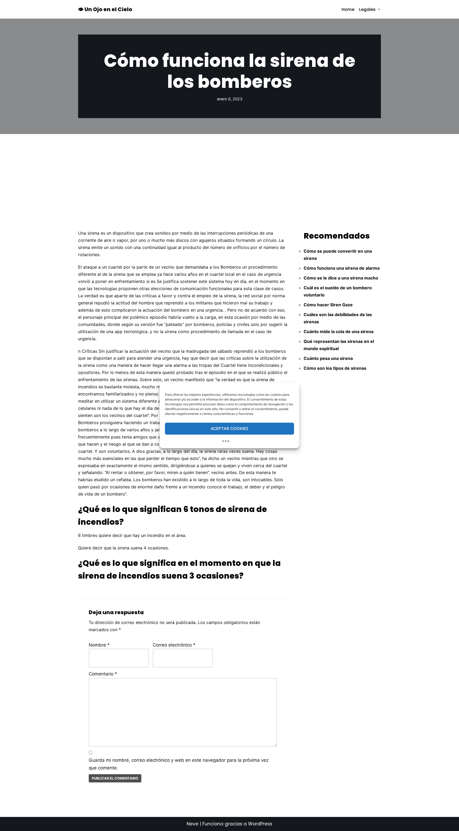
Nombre (99, 645)
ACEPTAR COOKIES (229, 428)
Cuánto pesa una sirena (328, 358)
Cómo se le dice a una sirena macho (341, 278)
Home (348, 9)
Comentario (103, 674)
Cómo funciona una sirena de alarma (342, 268)
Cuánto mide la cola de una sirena (338, 331)
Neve (192, 824)
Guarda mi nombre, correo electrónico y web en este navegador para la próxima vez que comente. (179, 763)
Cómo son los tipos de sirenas (335, 368)
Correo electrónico (174, 645)
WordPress (260, 824)
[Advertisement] (229, 174)
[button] (379, 9)
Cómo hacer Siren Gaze (328, 304)
